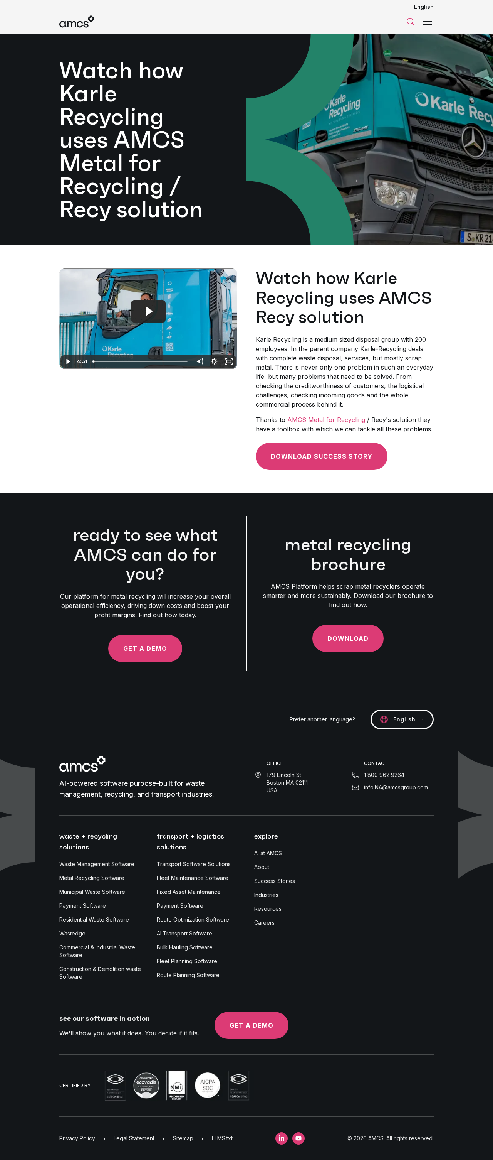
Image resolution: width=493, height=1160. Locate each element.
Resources (268, 908)
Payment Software (82, 905)
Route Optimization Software (193, 919)
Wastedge (72, 933)
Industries (266, 895)
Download (348, 638)
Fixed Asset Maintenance (189, 891)
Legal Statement (134, 1138)
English (424, 6)
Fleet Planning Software (187, 961)
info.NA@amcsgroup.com (396, 787)
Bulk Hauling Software (185, 947)
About (261, 867)
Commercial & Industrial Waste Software (97, 951)
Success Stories (274, 881)
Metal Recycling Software (91, 878)
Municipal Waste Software (92, 891)
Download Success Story (321, 456)
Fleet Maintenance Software (192, 878)
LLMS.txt (222, 1138)
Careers (264, 922)
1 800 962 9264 (384, 775)
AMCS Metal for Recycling (326, 420)
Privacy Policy (77, 1138)
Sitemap (183, 1138)
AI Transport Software (184, 933)
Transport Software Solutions (194, 864)
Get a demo (145, 648)
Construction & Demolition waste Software (100, 973)
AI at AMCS (268, 853)
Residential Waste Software (94, 919)
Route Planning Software (188, 975)
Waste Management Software (96, 864)
